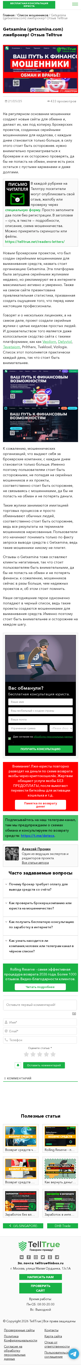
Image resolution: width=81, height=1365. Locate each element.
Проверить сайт (40, 1288)
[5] (53, 1054)
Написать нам (40, 1277)
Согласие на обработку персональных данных (15, 1352)
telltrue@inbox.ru (49, 1263)
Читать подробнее (40, 987)
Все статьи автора (35, 863)
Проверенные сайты (19, 1330)
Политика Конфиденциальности (20, 1338)
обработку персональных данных (53, 736)
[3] (39, 1054)
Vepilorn (49, 342)
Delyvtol (65, 342)
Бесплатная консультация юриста (29, 4)
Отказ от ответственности (57, 1344)
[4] (46, 1054)
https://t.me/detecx (37, 836)
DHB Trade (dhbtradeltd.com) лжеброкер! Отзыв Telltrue (62, 1226)
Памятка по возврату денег (40, 804)
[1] (26, 1054)
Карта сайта (53, 1336)
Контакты (51, 1330)
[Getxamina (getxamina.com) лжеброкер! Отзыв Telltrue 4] (40, 406)
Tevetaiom (11, 347)
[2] (33, 1054)
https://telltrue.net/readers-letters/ (35, 242)
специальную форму (22, 210)
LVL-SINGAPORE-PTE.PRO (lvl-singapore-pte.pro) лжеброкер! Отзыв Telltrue (23, 1226)
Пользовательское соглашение (58, 1354)
